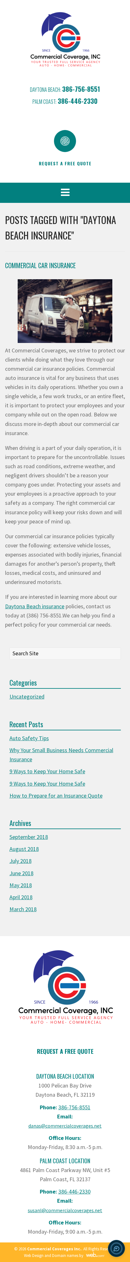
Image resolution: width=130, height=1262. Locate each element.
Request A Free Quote (65, 1051)
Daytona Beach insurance (34, 606)
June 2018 (21, 873)
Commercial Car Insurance (40, 265)
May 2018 (20, 885)
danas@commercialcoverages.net (65, 1126)
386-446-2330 (78, 101)
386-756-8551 (81, 89)
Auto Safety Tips (29, 738)
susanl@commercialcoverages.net (65, 1210)
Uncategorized (26, 696)
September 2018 (28, 836)
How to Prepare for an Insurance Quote (56, 795)
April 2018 (20, 897)
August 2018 (24, 848)
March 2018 (23, 909)
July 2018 (20, 860)
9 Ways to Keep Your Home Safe (47, 771)
